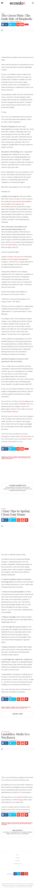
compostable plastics (24, 456)
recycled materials (25, 823)
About (17, 854)
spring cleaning (10, 708)
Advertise (17, 857)
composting (4, 457)
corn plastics (13, 457)
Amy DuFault (13, 740)
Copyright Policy (17, 863)
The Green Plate (25, 436)
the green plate (25, 457)
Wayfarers (4, 824)
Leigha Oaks (13, 517)
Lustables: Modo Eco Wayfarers (15, 735)
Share (6, 24)
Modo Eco (10, 823)
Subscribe (17, 860)
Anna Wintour (16, 822)
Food (2, 13)
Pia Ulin (8, 696)
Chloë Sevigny (18, 800)
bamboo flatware (13, 411)
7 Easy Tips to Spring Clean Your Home (15, 512)
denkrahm (9, 446)
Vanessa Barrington (15, 21)
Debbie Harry (24, 822)
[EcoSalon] (17, 3)
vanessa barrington (7, 458)
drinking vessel (24, 404)
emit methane (12, 245)
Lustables (10, 807)
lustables (4, 823)
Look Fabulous (5, 731)
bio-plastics (8, 456)
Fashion (30, 822)
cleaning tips (14, 707)
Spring (3, 708)
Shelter (3, 508)
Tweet (13, 24)
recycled (16, 823)
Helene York (12, 257)
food (18, 457)
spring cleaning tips (21, 708)
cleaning (7, 707)
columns (14, 456)
